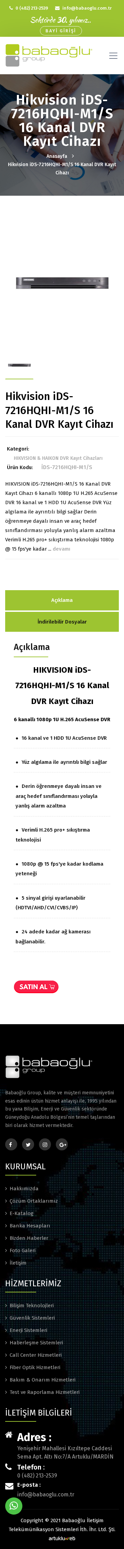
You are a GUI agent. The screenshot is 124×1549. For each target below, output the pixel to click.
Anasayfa (56, 156)
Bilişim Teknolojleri (32, 1305)
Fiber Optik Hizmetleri (35, 1367)
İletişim (18, 1263)
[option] (62, 282)
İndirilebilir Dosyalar (62, 622)
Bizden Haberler (29, 1238)
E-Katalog (21, 1213)
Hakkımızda (24, 1188)
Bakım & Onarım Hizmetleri (42, 1380)
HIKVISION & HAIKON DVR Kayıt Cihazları (58, 458)
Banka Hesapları (30, 1226)
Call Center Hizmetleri (36, 1355)
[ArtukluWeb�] (62, 1538)
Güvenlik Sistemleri (32, 1318)
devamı (61, 549)
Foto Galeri (22, 1250)
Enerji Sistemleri (28, 1330)
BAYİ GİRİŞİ (60, 30)
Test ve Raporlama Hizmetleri (45, 1392)
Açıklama (62, 600)
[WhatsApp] (13, 1506)
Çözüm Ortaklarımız (34, 1201)
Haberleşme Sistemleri (36, 1343)
